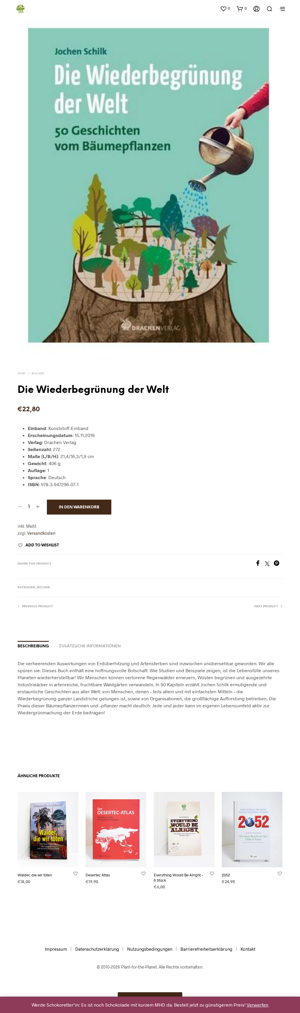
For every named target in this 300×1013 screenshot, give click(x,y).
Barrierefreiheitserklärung (206, 949)
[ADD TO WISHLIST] (75, 873)
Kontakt (248, 949)
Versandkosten (41, 533)
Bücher (38, 373)
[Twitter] (269, 564)
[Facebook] (260, 564)
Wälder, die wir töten (35, 874)
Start (22, 373)
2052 (226, 874)
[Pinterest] (278, 564)
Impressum (56, 949)
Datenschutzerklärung (97, 949)
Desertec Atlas (98, 874)
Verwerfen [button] (257, 1004)
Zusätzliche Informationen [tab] (90, 646)
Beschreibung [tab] (33, 646)
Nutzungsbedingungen (149, 949)
